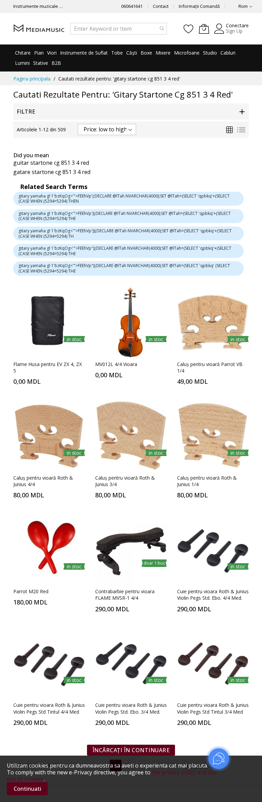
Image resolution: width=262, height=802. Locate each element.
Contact (161, 6)
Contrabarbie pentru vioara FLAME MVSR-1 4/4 (125, 594)
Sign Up (234, 31)
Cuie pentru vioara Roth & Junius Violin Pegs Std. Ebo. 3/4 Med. (131, 708)
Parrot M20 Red (30, 591)
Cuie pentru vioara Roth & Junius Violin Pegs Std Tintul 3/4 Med (213, 708)
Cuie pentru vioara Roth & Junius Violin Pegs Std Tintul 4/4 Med (49, 708)
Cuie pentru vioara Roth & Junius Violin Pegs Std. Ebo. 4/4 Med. (213, 594)
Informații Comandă (199, 6)
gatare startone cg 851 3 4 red (51, 172)
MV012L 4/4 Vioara (116, 364)
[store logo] (38, 28)
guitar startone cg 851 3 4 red (51, 162)
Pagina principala (31, 78)
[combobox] (118, 28)
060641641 (132, 6)
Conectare (237, 25)
